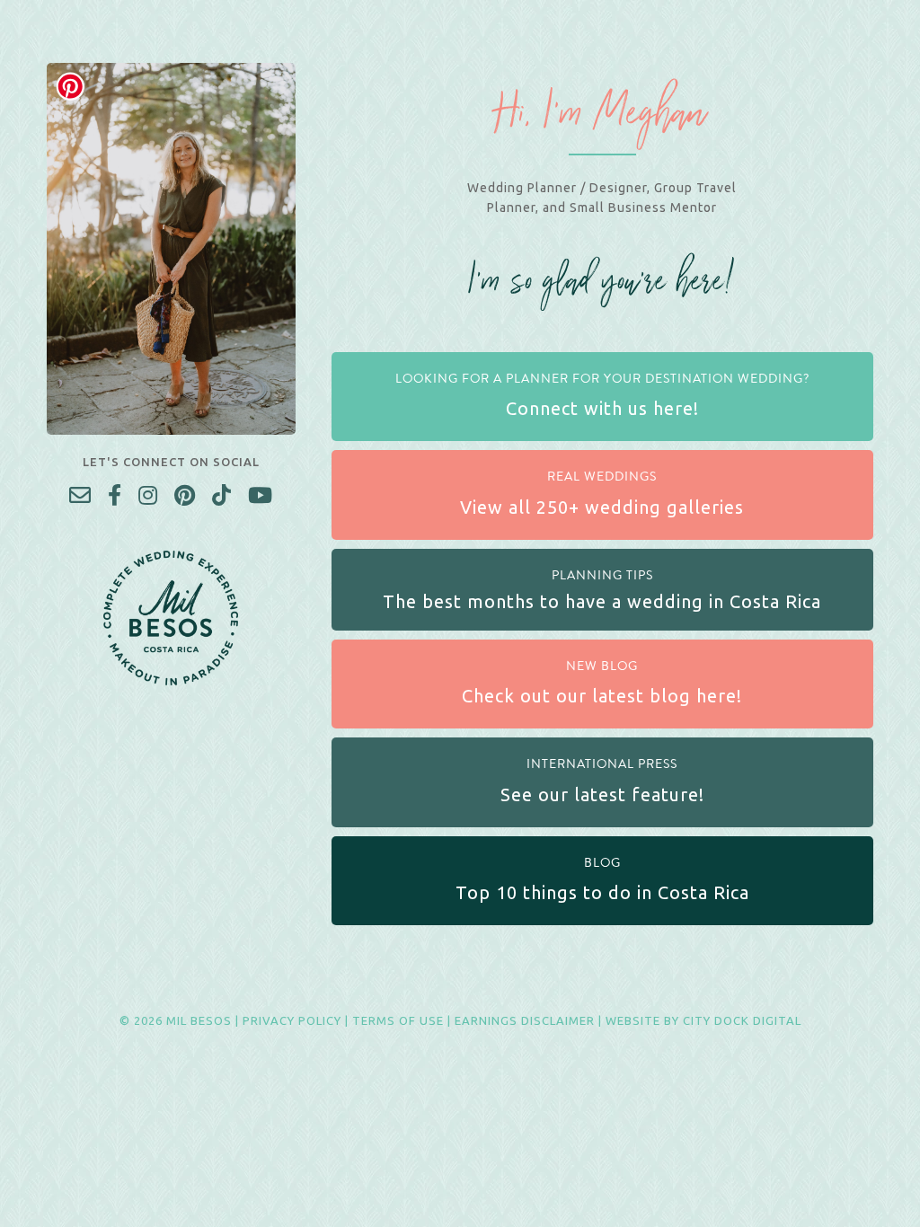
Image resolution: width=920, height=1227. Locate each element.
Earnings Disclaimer (525, 1020)
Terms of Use (398, 1020)
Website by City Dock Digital (703, 1020)
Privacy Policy (292, 1020)
